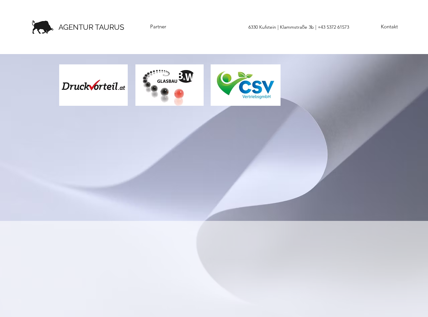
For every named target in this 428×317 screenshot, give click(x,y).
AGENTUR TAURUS (91, 27)
